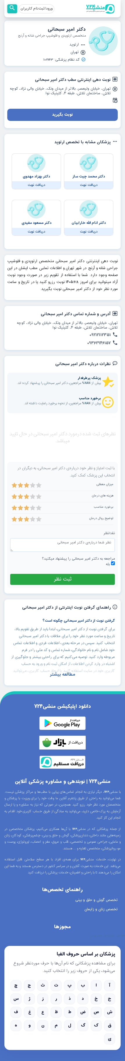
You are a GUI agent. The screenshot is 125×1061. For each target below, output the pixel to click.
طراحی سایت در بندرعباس (107, 936)
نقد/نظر (109, 533)
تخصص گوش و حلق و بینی (96, 900)
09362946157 (99, 343)
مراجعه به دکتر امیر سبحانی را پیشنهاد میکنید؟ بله (78, 561)
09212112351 (100, 335)
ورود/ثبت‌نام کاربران (36, 8)
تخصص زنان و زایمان (101, 909)
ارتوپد (74, 45)
